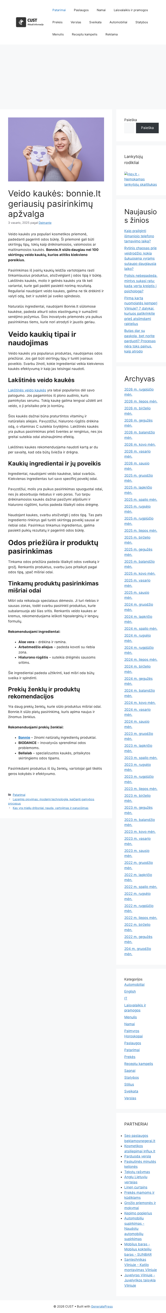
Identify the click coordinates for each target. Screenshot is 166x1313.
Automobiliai (118, 22)
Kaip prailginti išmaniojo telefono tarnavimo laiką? (139, 236)
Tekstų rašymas (137, 1172)
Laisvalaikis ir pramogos (131, 10)
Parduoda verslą (137, 1156)
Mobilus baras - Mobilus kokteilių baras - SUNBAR (138, 1249)
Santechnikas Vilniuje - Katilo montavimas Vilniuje (140, 1265)
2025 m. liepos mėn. (140, 531)
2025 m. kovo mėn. (139, 573)
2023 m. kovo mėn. (140, 832)
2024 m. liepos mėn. (140, 660)
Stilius (129, 1084)
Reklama (111, 34)
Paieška (130, 120)
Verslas (76, 22)
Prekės (57, 22)
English (130, 991)
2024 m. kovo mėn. (140, 703)
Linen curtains (135, 1187)
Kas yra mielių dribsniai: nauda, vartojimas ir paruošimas (50, 808)
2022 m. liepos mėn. (140, 918)
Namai (101, 10)
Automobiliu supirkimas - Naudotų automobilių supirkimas (134, 1228)
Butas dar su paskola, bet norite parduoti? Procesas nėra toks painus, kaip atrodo (140, 341)
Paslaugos (81, 10)
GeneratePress (102, 1306)
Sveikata (95, 22)
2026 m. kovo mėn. (140, 444)
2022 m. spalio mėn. (140, 887)
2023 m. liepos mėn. (140, 789)
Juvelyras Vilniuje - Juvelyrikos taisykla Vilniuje (140, 1280)
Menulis (58, 34)
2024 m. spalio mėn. (140, 629)
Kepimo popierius (138, 1213)
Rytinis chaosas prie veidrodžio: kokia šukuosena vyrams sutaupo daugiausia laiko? (140, 258)
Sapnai (129, 1071)
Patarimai (59, 10)
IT (125, 998)
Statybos (141, 22)
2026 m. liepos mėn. (140, 401)
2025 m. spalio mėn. (140, 500)
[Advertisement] (83, 75)
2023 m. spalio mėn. (140, 758)
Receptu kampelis (84, 34)
